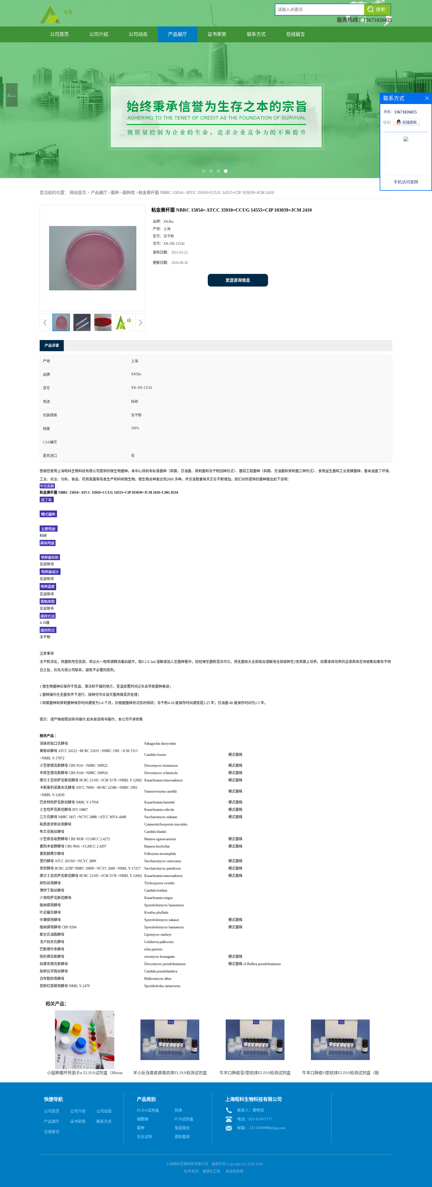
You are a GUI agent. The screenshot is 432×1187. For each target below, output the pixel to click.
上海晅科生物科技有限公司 (187, 1164)
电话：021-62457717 (254, 1119)
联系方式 (256, 34)
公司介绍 (98, 34)
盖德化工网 (211, 1171)
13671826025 (377, 20)
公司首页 (59, 34)
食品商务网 (234, 1171)
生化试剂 (144, 1136)
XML (260, 1164)
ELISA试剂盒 (148, 1110)
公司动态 (138, 34)
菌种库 (129, 192)
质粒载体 (182, 1136)
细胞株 (142, 1119)
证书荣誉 (216, 34)
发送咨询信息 (237, 280)
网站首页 (78, 192)
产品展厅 (177, 34)
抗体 (178, 1110)
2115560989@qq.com (267, 1128)
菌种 (115, 192)
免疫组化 (182, 1128)
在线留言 (295, 34)
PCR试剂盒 (184, 1119)
